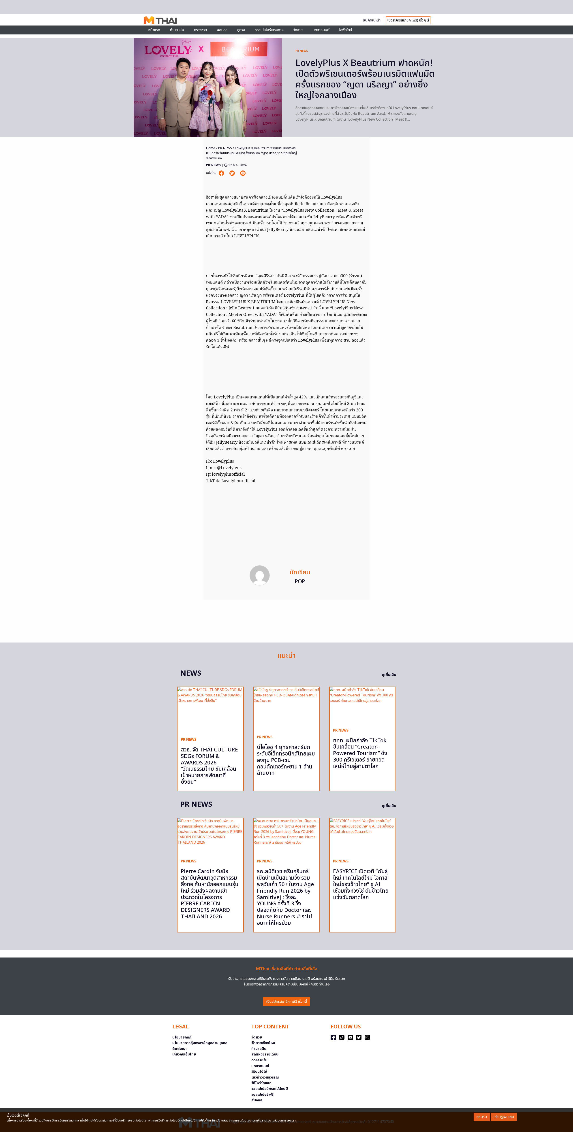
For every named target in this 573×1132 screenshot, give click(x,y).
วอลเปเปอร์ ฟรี (262, 1094)
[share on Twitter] (232, 173)
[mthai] (160, 20)
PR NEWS (301, 51)
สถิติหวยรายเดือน (264, 1054)
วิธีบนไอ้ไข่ (259, 1071)
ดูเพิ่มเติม (389, 674)
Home (210, 148)
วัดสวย (298, 30)
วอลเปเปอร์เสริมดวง (269, 30)
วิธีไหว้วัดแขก (261, 1083)
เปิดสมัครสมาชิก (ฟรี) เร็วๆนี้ (286, 1001)
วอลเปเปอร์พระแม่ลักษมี (269, 1089)
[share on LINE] (243, 173)
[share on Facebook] (221, 173)
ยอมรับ (482, 1117)
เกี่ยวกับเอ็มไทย (184, 1054)
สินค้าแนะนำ (372, 20)
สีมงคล (256, 1100)
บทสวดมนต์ (320, 30)
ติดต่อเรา (179, 1048)
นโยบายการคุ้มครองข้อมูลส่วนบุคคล (199, 1043)
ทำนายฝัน (177, 30)
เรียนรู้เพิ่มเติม (504, 1117)
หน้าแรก (154, 30)
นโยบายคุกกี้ (181, 1037)
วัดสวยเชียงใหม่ (263, 1043)
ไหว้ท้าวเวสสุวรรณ (265, 1077)
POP (300, 582)
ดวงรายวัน (259, 1060)
